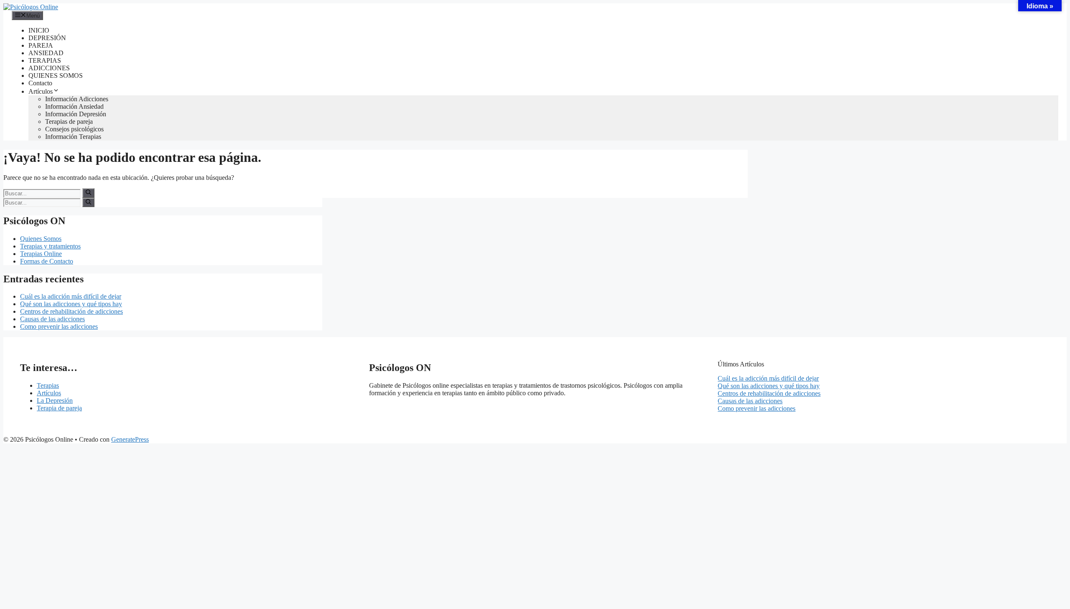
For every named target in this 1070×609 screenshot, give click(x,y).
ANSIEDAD (46, 52)
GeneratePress (130, 439)
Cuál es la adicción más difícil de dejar (70, 296)
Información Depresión (75, 114)
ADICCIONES (49, 68)
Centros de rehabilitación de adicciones (71, 311)
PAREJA (40, 45)
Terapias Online (41, 253)
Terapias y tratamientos (50, 246)
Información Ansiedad (74, 106)
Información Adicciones (76, 98)
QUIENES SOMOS (55, 75)
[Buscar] (88, 192)
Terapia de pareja (59, 408)
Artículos (40, 91)
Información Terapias (73, 136)
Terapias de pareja (69, 121)
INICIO (38, 30)
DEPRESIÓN (47, 37)
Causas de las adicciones (52, 318)
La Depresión (55, 400)
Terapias (48, 385)
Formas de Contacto (46, 261)
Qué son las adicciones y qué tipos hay (71, 303)
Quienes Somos (40, 238)
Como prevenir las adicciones (59, 326)
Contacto (40, 83)
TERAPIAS (44, 60)
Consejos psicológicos (74, 129)
